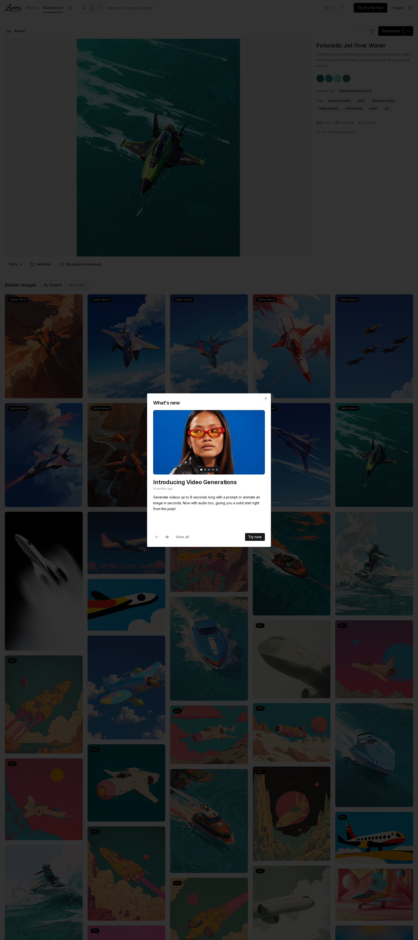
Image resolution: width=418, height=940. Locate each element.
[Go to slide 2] (205, 470)
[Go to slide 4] (213, 470)
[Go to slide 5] (217, 470)
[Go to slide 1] (201, 470)
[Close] (266, 398)
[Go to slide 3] (209, 470)
